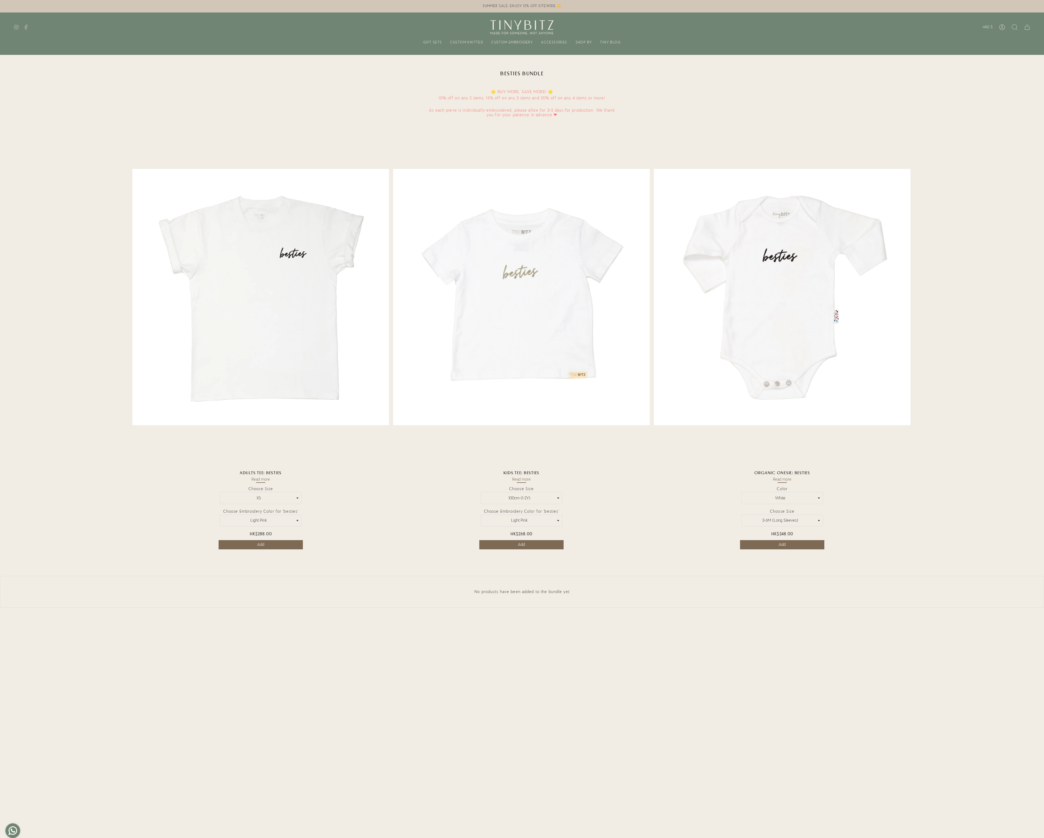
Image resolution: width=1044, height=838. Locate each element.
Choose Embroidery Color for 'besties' (261, 511)
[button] (432, 42)
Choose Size (260, 489)
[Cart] (1027, 27)
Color (782, 489)
